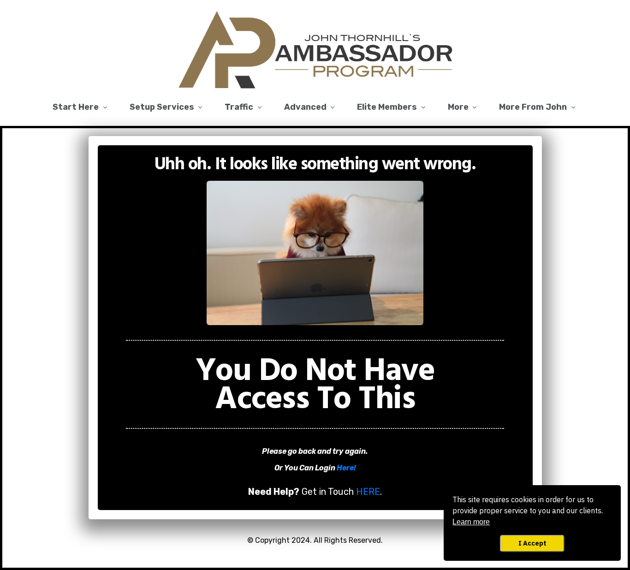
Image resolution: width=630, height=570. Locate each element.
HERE (368, 491)
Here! (346, 467)
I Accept (532, 543)
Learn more (471, 522)
